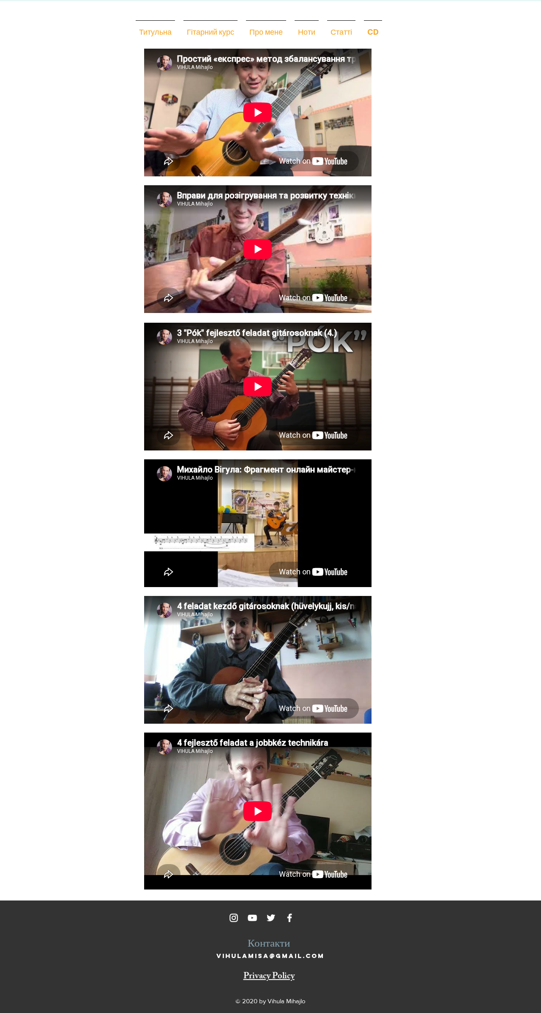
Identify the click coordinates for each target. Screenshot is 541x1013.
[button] (266, 28)
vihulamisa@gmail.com (270, 956)
